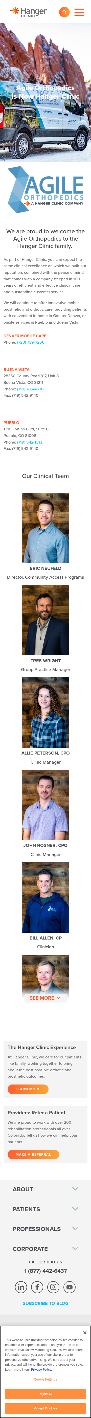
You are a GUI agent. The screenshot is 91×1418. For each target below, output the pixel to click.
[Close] (84, 1332)
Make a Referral (33, 1154)
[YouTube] (69, 1287)
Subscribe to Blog (46, 1303)
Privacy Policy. (41, 1370)
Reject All (45, 1394)
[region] (45, 1372)
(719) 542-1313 (29, 442)
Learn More (28, 1089)
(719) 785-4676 (30, 389)
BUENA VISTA (17, 369)
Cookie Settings (45, 1380)
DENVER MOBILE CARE (25, 336)
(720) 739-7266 (30, 342)
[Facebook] (37, 1287)
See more (42, 998)
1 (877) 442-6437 (45, 1271)
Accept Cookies (45, 1408)
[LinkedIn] (21, 1287)
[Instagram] (53, 1287)
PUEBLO (11, 422)
